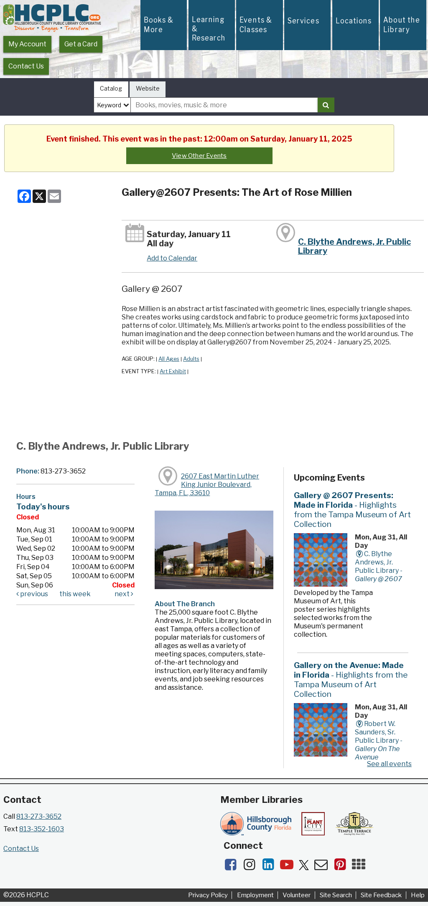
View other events (199, 155)
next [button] (123, 594)
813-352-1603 (41, 829)
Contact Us (26, 66)
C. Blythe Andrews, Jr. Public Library (354, 246)
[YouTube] (289, 867)
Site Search (336, 895)
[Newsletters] (323, 867)
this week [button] (75, 594)
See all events (389, 764)
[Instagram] (251, 867)
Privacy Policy (208, 895)
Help (418, 895)
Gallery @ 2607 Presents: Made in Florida (352, 509)
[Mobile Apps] (360, 867)
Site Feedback (381, 895)
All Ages (168, 359)
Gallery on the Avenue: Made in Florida (351, 679)
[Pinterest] (342, 867)
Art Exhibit (173, 371)
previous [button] (33, 594)
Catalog (111, 88)
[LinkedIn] (270, 867)
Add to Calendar (172, 258)
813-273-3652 (38, 816)
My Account (27, 44)
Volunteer (297, 895)
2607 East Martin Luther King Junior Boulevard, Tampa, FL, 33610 (207, 484)
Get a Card (80, 44)
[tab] (111, 89)
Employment (255, 895)
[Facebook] (233, 867)
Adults (191, 359)
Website (148, 88)
